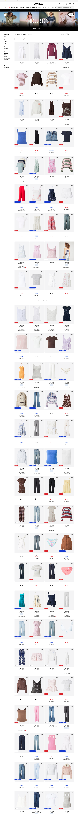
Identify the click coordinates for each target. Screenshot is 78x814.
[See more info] (22, 66)
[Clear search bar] (73, 7)
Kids (14, 3)
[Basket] (73, 4)
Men (10, 3)
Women (5, 3)
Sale (22, 38)
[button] (63, 34)
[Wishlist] (70, 4)
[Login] (63, 4)
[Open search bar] (57, 7)
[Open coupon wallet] (59, 4)
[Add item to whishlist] (27, 43)
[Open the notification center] (66, 4)
